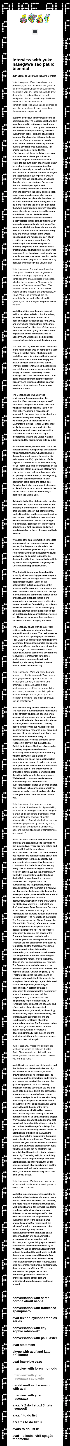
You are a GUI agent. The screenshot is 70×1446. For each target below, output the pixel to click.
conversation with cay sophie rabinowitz (29, 1329)
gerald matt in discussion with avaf (32, 1387)
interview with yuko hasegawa (27, 1397)
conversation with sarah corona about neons (31, 1299)
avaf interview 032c (27, 1361)
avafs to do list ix (26, 1429)
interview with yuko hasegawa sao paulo (28, 1376)
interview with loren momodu (35, 1368)
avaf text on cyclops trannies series (35, 1319)
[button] (35, 32)
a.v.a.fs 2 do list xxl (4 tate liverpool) (32, 1407)
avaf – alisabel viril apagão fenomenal (33, 1437)
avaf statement (24, 1345)
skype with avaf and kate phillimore (31, 1353)
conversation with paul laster (35, 1338)
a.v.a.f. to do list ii (26, 1415)
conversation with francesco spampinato (34, 1309)
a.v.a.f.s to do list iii (27, 1422)
